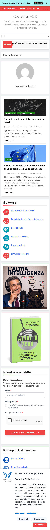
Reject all (23, 519)
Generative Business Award (22, 210)
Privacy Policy (20, 513)
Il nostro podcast (18, 245)
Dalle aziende (17, 228)
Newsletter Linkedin (19, 467)
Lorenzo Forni (11, 127)
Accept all (39, 524)
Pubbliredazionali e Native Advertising (27, 219)
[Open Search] (48, 36)
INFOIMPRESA (10, 113)
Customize (39, 519)
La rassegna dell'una (26, 113)
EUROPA (9, 160)
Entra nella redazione (20, 254)
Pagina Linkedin (18, 458)
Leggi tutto (8, 140)
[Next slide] (47, 8)
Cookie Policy (32, 513)
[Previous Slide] (43, 8)
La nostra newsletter (20, 236)
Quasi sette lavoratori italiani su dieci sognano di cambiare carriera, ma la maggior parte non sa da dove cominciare (21, 9)
